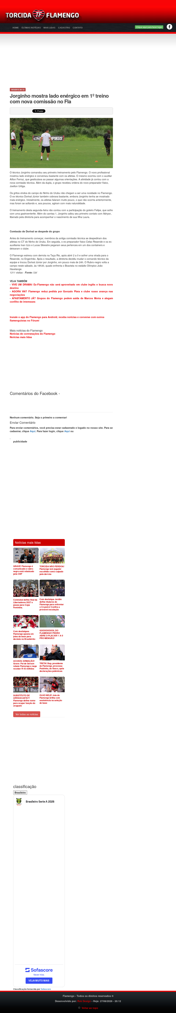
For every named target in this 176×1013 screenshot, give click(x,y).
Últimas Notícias (31, 28)
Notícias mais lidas (21, 337)
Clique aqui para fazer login (149, 27)
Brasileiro (20, 792)
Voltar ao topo (89, 1008)
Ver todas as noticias (26, 714)
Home (16, 28)
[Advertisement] (111, 16)
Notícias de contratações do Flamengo (32, 333)
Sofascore (46, 989)
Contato (77, 28)
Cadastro (64, 28)
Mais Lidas (49, 28)
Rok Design (84, 1001)
